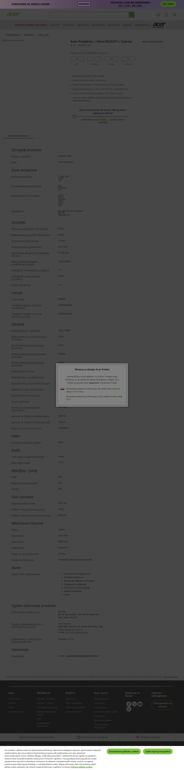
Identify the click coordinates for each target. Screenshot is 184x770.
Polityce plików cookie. (82, 767)
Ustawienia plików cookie (124, 751)
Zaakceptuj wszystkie (157, 751)
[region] (92, 758)
